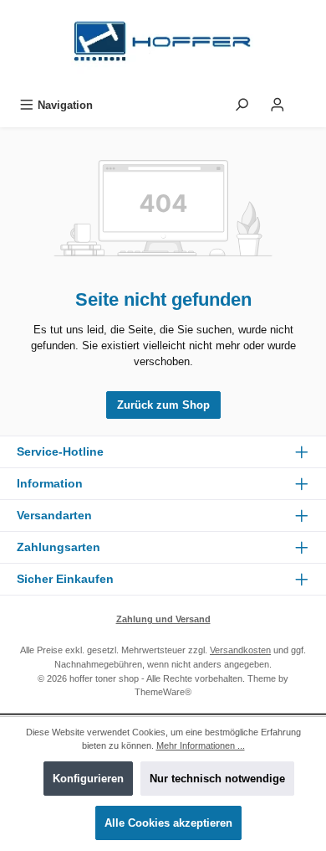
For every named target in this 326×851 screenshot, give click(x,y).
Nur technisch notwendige (217, 778)
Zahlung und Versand (163, 619)
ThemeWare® (163, 692)
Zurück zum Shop (163, 405)
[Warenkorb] (307, 100)
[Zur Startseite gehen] (163, 45)
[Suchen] (241, 105)
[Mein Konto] (277, 105)
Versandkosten (240, 650)
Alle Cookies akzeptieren (168, 823)
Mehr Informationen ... (200, 745)
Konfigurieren (88, 778)
